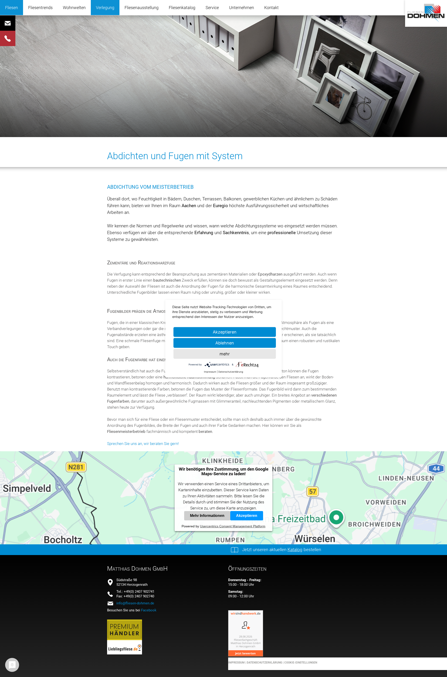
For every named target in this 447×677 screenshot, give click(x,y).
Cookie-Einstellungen (300, 662)
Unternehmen (241, 7)
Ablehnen (224, 342)
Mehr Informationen (207, 516)
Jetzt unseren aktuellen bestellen (281, 549)
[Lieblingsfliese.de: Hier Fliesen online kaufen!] (124, 653)
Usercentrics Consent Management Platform (232, 526)
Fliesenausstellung (142, 7)
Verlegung (105, 7)
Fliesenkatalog (182, 7)
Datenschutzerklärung (264, 662)
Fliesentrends (40, 7)
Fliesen (11, 7)
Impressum (236, 662)
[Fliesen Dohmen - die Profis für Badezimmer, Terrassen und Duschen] (426, 22)
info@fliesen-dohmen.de (135, 603)
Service (212, 7)
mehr (225, 353)
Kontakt (271, 7)
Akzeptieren (246, 516)
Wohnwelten (74, 7)
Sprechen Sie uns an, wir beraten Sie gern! (143, 443)
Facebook (148, 610)
